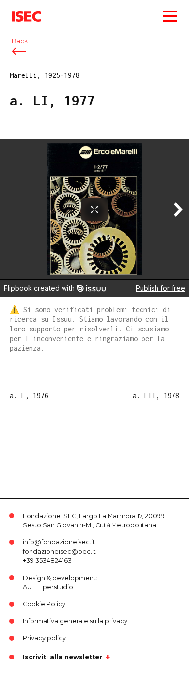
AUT (29, 587)
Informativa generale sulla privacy (75, 621)
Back (20, 41)
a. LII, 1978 (156, 395)
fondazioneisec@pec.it (59, 551)
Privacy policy (44, 638)
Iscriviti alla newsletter (62, 657)
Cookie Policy (44, 604)
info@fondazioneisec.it (59, 542)
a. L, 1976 (29, 395)
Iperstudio (57, 587)
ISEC (19, 9)
